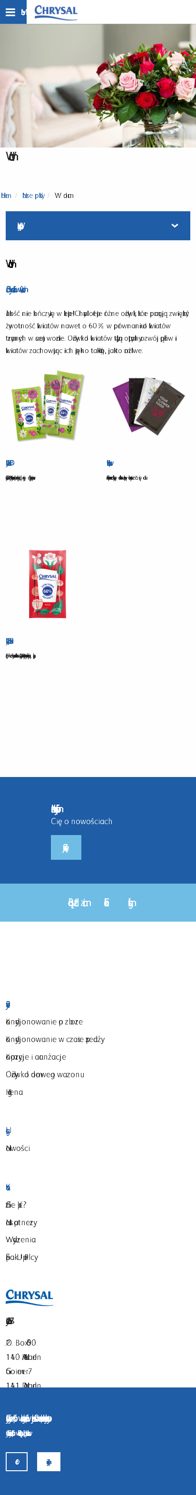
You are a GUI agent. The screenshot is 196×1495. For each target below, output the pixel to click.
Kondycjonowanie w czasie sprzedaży (53, 1039)
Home (5, 195)
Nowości (18, 1148)
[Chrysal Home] (56, 12)
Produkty (87, 1005)
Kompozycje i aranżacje (36, 1057)
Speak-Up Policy (20, 1257)
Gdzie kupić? (16, 1205)
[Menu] (13, 12)
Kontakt (87, 1187)
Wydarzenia (21, 1239)
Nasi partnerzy (19, 1222)
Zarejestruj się (66, 847)
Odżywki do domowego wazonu (43, 1074)
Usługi (87, 1131)
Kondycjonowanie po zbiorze (44, 1021)
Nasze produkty (31, 195)
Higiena (14, 1092)
